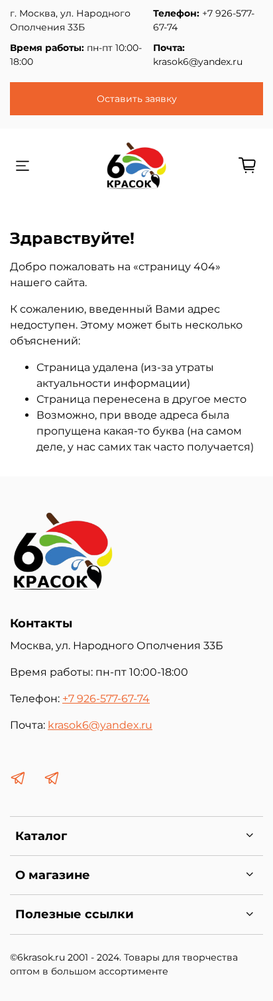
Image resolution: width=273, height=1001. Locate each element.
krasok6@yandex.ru (198, 62)
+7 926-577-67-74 (106, 698)
